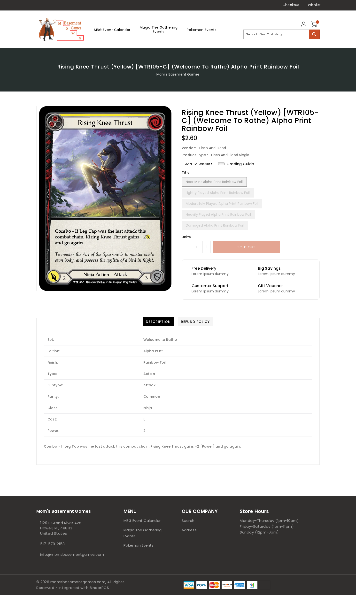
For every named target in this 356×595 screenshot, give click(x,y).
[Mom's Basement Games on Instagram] (57, 4)
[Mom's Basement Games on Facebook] (29, 4)
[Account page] (304, 25)
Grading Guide (240, 163)
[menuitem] (112, 30)
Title (186, 172)
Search (188, 520)
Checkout (291, 4)
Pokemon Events (139, 545)
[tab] (158, 321)
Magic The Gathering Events (143, 532)
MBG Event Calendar (142, 520)
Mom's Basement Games (178, 74)
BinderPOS (99, 587)
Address (189, 530)
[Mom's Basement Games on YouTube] (75, 4)
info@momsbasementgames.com (70, 554)
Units (186, 237)
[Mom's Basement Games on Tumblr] (66, 4)
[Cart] (315, 25)
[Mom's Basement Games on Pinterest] (48, 4)
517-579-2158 (52, 543)
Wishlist (314, 4)
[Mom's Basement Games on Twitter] (38, 4)
